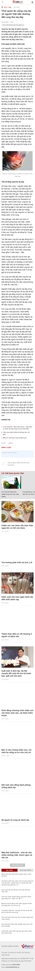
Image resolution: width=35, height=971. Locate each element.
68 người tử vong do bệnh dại (15, 820)
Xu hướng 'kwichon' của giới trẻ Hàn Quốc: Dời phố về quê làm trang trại (16, 911)
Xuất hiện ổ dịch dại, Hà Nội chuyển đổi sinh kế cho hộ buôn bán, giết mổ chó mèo (16, 673)
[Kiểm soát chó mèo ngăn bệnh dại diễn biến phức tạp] (17, 583)
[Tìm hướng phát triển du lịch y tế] (17, 548)
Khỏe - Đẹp (7, 7)
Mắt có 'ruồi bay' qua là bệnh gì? (15, 438)
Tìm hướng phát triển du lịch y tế (16, 562)
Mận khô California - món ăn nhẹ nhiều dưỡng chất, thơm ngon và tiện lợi (16, 855)
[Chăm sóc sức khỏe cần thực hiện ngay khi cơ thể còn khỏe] (17, 511)
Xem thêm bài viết (17, 865)
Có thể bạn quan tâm (12, 473)
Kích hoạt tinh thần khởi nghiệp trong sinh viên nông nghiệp (10, 494)
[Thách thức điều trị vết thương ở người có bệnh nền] (17, 620)
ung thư (10, 443)
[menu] (2, 2)
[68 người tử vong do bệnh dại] (17, 806)
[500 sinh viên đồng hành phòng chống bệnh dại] (17, 771)
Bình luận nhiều (25, 870)
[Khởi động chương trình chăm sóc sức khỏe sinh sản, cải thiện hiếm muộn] (17, 696)
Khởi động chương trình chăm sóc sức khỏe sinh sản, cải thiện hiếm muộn (17, 712)
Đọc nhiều (9, 870)
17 (21, 898)
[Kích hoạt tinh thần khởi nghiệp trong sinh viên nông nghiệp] (11, 482)
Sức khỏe (17, 7)
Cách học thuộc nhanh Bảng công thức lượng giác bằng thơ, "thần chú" (16, 897)
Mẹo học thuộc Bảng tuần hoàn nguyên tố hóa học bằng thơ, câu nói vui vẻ (16, 904)
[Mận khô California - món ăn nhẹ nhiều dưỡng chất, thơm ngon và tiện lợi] (17, 838)
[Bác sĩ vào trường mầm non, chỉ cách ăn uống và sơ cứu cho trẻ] (17, 736)
